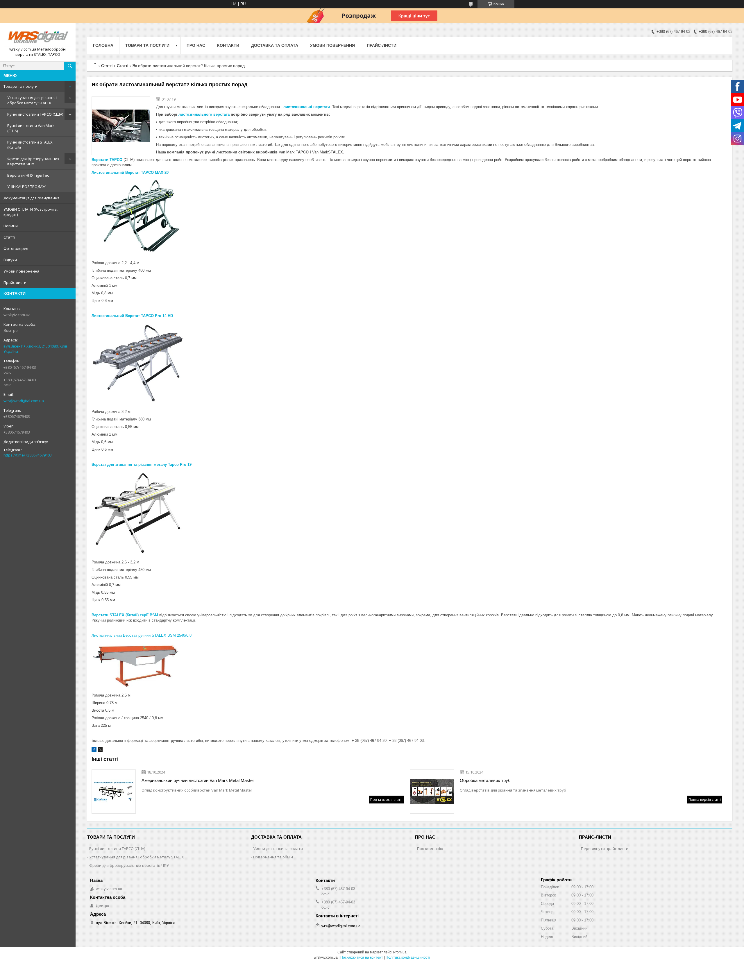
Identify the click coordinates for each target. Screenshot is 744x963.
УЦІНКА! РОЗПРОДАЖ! (26, 186)
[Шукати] (70, 66)
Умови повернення (21, 271)
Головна (103, 45)
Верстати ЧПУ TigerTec (28, 175)
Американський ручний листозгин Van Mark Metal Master (198, 780)
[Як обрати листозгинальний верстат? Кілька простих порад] (121, 125)
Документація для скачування (31, 198)
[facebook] (94, 750)
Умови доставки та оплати (278, 848)
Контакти (228, 45)
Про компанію (430, 848)
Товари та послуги (20, 86)
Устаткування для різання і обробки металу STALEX (32, 100)
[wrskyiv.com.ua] (37, 37)
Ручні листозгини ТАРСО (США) (35, 114)
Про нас (196, 45)
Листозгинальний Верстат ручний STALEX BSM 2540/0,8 (142, 635)
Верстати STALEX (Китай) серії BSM (125, 615)
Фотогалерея (15, 248)
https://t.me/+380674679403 (27, 455)
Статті (9, 237)
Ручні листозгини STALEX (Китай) (30, 144)
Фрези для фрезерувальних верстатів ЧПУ (33, 161)
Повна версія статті (386, 799)
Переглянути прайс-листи (604, 848)
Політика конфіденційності (408, 957)
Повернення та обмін (273, 857)
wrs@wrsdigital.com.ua (23, 400)
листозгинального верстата (204, 114)
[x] (100, 750)
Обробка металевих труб (485, 780)
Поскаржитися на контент (361, 957)
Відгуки (10, 259)
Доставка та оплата (274, 45)
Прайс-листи (14, 282)
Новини (10, 225)
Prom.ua (400, 952)
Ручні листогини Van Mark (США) (31, 128)
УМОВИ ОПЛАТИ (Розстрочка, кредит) (30, 212)
